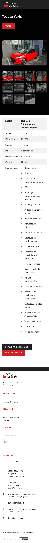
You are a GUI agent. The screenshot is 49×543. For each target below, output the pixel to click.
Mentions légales (28, 532)
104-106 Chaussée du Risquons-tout (21, 494)
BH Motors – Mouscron (16, 518)
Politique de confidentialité (10, 532)
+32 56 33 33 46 (14, 485)
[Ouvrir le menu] (26, 4)
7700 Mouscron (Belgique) (17, 497)
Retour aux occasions (16, 347)
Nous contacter (13, 353)
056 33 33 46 (13, 461)
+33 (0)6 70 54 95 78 (15, 474)
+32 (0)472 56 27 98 (15, 471)
